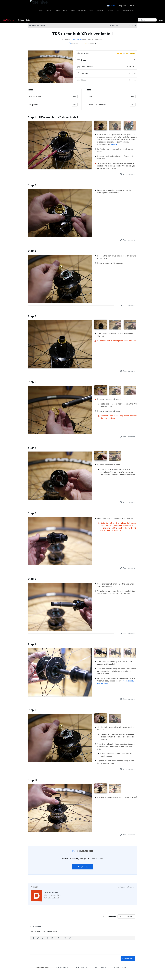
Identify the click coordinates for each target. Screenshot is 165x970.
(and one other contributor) (92, 39)
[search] (139, 20)
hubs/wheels (100, 10)
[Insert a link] (47, 938)
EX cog (65, 10)
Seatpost (110, 10)
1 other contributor (127, 887)
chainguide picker (128, 10)
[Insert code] (42, 938)
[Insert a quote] (58, 938)
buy (132, 5)
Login (161, 20)
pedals (73, 10)
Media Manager (52, 931)
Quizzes (29, 20)
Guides (21, 20)
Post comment (127, 958)
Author (34, 887)
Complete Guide (83, 867)
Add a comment (128, 174)
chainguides (82, 10)
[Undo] (65, 938)
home (41, 10)
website (114, 144)
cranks (91, 10)
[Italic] (38, 938)
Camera (37, 931)
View (74, 96)
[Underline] (52, 938)
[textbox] (82, 948)
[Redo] (70, 938)
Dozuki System (76, 39)
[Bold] (33, 938)
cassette (48, 10)
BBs (118, 10)
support (122, 5)
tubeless (57, 10)
